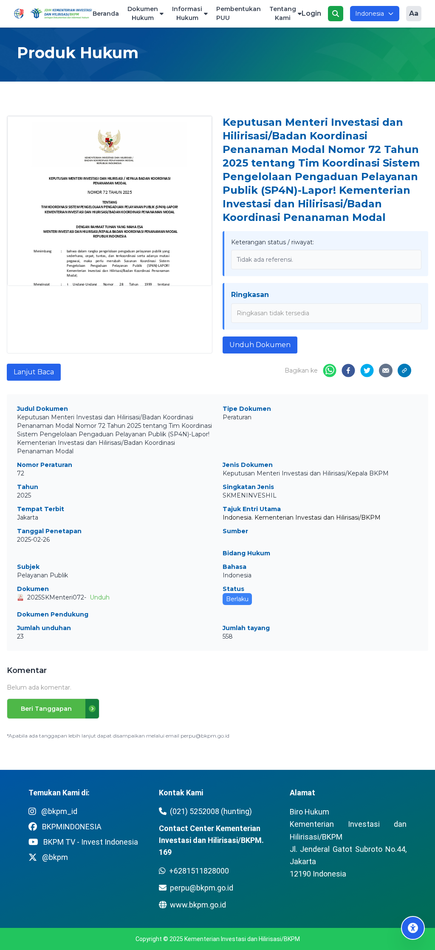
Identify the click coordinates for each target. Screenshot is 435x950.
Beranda (106, 13)
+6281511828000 (199, 870)
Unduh (100, 597)
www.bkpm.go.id (198, 904)
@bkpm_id (59, 811)
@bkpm (55, 857)
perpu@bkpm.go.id (201, 887)
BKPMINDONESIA (72, 826)
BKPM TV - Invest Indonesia (90, 841)
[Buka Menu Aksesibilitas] (413, 928)
